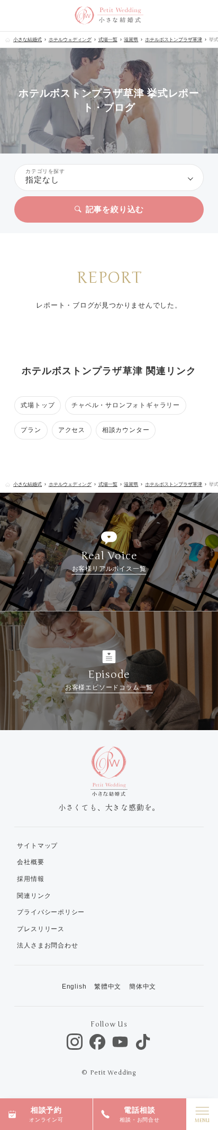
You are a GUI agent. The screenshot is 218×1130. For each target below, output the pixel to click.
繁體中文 (107, 986)
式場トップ (37, 405)
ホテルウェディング (70, 39)
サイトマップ (37, 845)
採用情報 (30, 879)
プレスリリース (40, 929)
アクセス (71, 430)
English (74, 986)
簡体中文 (142, 986)
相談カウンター (125, 430)
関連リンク (34, 895)
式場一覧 (107, 39)
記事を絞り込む (115, 209)
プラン (31, 430)
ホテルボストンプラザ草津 (173, 39)
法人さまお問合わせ (47, 945)
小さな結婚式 (27, 39)
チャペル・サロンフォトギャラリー (125, 405)
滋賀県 (131, 39)
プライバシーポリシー (51, 912)
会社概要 (30, 862)
